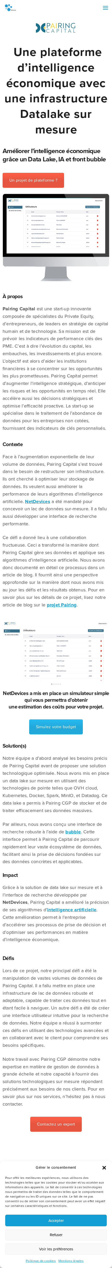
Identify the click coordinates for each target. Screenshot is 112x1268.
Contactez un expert (56, 1124)
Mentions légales (71, 1261)
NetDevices (37, 501)
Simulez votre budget (56, 726)
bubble (73, 832)
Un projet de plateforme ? (33, 180)
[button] (104, 1167)
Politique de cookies (41, 1261)
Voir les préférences (56, 1249)
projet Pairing (62, 605)
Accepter (56, 1220)
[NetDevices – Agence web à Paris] (10, 8)
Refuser (56, 1235)
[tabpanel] (56, 650)
